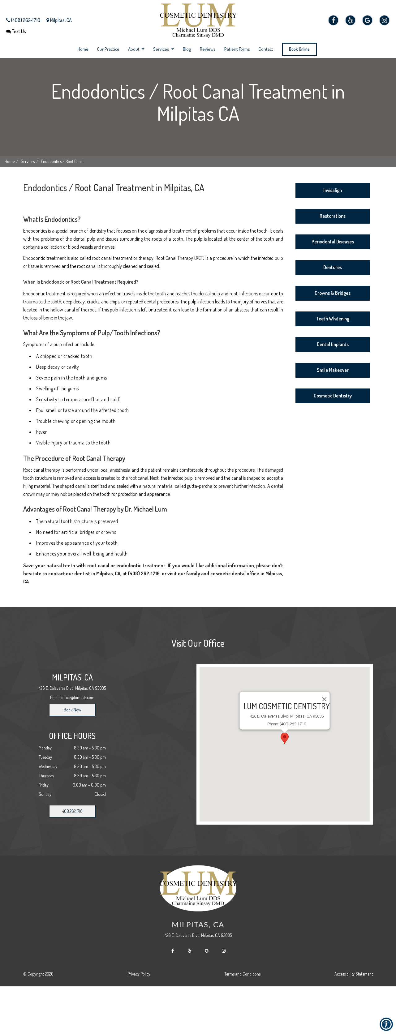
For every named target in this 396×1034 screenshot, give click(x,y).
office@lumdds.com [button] (77, 697)
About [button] (134, 49)
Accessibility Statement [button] (353, 973)
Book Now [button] (72, 709)
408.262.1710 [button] (72, 811)
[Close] (324, 699)
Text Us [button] (18, 31)
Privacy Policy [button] (138, 973)
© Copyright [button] (38, 973)
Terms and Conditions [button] (242, 973)
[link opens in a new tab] (333, 20)
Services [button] (161, 49)
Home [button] (83, 49)
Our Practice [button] (108, 49)
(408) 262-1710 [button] (25, 20)
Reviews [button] (208, 49)
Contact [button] (266, 49)
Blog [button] (187, 49)
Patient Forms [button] (237, 49)
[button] (198, 19)
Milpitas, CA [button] (60, 20)
